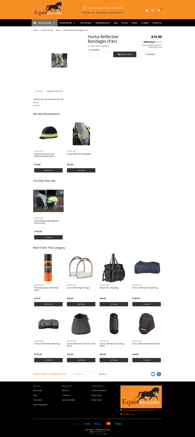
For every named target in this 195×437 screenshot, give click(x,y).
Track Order (37, 400)
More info (158, 42)
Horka (58, 30)
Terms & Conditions (98, 390)
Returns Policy (96, 400)
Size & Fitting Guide (40, 405)
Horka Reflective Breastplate (79, 154)
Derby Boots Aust (103, 23)
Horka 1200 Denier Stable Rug (145, 287)
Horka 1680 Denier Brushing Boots (112, 344)
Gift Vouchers (86, 23)
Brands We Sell (66, 23)
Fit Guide (144, 23)
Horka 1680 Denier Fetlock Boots (146, 343)
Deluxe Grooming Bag (109, 287)
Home (35, 30)
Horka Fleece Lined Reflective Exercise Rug (46, 222)
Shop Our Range (44, 23)
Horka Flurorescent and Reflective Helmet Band (44, 155)
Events (134, 23)
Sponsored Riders (68, 400)
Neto (105, 434)
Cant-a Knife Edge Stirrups (78, 287)
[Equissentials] (48, 9)
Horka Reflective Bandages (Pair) (76, 30)
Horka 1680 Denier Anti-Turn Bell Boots (81, 344)
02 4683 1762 (128, 414)
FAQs (35, 395)
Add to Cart (126, 54)
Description (39, 91)
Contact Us (156, 23)
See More (81, 170)
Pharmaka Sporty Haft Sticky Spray (46, 288)
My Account (37, 390)
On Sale (125, 23)
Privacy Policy (96, 395)
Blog (115, 23)
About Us (65, 390)
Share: (90, 50)
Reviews (50, 91)
